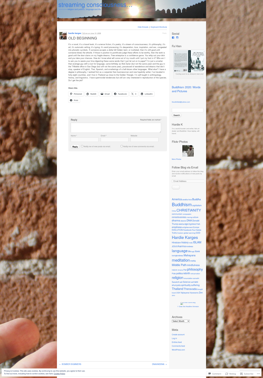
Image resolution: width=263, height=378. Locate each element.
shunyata (176, 285)
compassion (187, 214)
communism (177, 214)
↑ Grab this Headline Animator (188, 306)
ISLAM (197, 242)
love (197, 251)
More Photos (176, 159)
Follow (176, 187)
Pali (185, 269)
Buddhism (182, 204)
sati (181, 282)
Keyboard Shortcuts (159, 27)
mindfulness (193, 265)
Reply (164, 33)
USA (178, 292)
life (189, 251)
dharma (176, 220)
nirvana (180, 270)
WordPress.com (178, 349)
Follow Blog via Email (185, 167)
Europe (196, 227)
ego (186, 223)
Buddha (196, 199)
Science (187, 281)
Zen (201, 292)
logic (193, 251)
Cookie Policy (59, 373)
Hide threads (143, 27)
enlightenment (187, 227)
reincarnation (195, 273)
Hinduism (176, 242)
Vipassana (194, 292)
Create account (178, 334)
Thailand (177, 289)
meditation (181, 260)
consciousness (179, 217)
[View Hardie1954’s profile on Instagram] (177, 37)
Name (74, 135)
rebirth (186, 273)
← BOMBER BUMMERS (70, 364)
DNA (189, 220)
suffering (195, 285)
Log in (174, 338)
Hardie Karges (185, 237)
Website (134, 135)
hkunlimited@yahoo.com (181, 102)
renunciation (188, 278)
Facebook (187, 230)
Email (104, 135)
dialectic (183, 220)
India (191, 242)
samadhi (196, 278)
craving (189, 217)
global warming (189, 233)
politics (179, 273)
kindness (189, 246)
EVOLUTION (177, 230)
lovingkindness (177, 255)
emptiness (177, 227)
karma (182, 246)
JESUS (175, 246)
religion (177, 277)
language (180, 250)
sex (196, 281)
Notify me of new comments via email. (138, 146)
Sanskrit (175, 281)
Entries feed (177, 342)
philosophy (195, 269)
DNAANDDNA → (159, 364)
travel (174, 293)
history (185, 242)
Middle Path (179, 265)
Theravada (190, 289)
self (192, 282)
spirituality (186, 285)
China (174, 211)
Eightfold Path (194, 224)
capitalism (197, 205)
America (177, 199)
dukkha (181, 224)
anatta (185, 199)
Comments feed (178, 346)
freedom (180, 233)
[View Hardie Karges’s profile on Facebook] (173, 37)
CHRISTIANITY (189, 210)
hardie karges (74, 33)
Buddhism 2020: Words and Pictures (186, 89)
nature (174, 269)
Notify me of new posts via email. (97, 146)
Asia (190, 199)
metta (193, 260)
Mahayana (189, 255)
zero (173, 295)
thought (200, 289)
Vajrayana (185, 292)
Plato (174, 273)
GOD (198, 232)
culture (195, 217)
